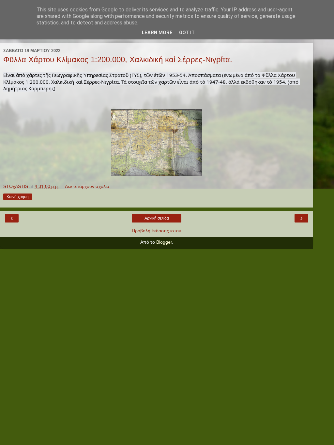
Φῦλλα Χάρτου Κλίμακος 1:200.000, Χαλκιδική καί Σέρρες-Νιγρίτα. (117, 59)
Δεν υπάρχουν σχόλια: (88, 186)
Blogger (164, 242)
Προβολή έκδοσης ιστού (156, 230)
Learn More (157, 33)
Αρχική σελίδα (156, 218)
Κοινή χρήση (18, 196)
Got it (187, 33)
